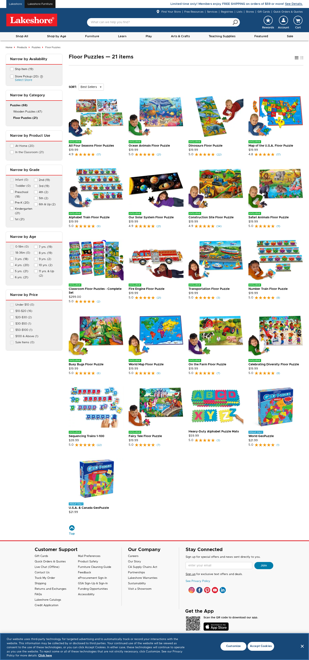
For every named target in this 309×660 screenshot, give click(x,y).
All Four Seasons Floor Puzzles (91, 145)
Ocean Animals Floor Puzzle (149, 145)
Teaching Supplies (222, 36)
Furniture (92, 36)
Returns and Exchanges (50, 589)
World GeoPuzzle (261, 436)
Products (22, 47)
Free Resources (193, 12)
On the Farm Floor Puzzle (207, 364)
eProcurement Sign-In (92, 578)
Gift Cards (264, 12)
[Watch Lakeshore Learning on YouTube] (214, 590)
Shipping (40, 583)
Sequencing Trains (86, 436)
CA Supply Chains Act (142, 567)
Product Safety (88, 561)
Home (9, 47)
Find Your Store (171, 12)
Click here (45, 655)
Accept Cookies (261, 646)
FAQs (38, 594)
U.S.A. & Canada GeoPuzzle (89, 507)
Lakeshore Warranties (142, 578)
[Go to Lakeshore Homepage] (31, 20)
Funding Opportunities (93, 589)
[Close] (302, 646)
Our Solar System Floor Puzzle (151, 217)
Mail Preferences (89, 556)
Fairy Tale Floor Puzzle (145, 436)
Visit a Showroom (140, 589)
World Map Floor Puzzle (146, 364)
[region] (154, 646)
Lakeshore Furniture (40, 4)
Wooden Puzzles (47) (27, 111)
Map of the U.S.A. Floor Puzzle (270, 145)
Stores (250, 12)
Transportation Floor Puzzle (209, 289)
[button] (283, 22)
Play (149, 36)
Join (264, 565)
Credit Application (46, 605)
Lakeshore (15, 4)
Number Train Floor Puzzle (268, 289)
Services (212, 12)
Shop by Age (56, 36)
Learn (122, 36)
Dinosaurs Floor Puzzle (205, 145)
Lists (239, 12)
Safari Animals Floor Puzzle (268, 217)
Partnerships (136, 572)
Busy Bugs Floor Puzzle (86, 364)
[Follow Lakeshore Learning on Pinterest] (207, 590)
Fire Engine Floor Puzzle (146, 289)
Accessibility (86, 594)
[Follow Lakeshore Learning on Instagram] (191, 590)
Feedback (84, 572)
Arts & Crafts (180, 36)
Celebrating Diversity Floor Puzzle (273, 364)
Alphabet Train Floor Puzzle (89, 217)
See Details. (294, 4)
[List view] (301, 58)
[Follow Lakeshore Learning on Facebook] (199, 590)
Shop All (22, 36)
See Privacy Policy (198, 581)
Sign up (190, 574)
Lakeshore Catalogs (48, 600)
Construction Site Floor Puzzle (211, 217)
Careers (133, 556)
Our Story (134, 561)
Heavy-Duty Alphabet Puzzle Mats (214, 431)
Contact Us (42, 572)
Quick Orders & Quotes (288, 12)
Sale (290, 36)
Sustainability (137, 583)
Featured (261, 36)
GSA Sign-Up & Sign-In (93, 583)
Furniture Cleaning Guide (94, 567)
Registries (227, 12)
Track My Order (45, 578)
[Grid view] (296, 58)
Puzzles (36, 47)
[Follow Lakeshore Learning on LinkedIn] (222, 590)
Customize (233, 646)
